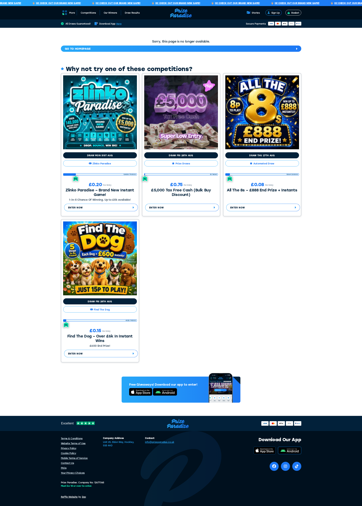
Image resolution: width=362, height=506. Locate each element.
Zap (84, 496)
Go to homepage (78, 48)
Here (119, 23)
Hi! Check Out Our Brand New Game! (53, 3)
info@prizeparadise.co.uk (159, 441)
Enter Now (75, 207)
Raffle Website (69, 496)
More (72, 12)
